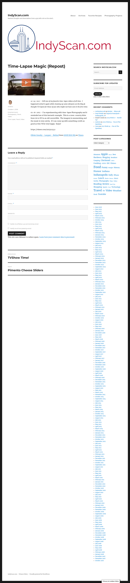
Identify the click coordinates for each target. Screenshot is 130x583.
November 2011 (100, 460)
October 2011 (99, 463)
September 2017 (100, 352)
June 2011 (98, 471)
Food (97, 167)
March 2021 (99, 305)
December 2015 (100, 380)
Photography (12, 114)
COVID (104, 163)
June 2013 (98, 422)
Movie (107, 178)
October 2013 (99, 414)
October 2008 (99, 537)
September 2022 (100, 267)
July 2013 (98, 420)
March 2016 (99, 375)
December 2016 (100, 362)
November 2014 (100, 394)
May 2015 (98, 390)
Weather (117, 190)
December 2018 (100, 333)
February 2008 (100, 552)
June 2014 (98, 405)
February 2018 (99, 341)
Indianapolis (101, 174)
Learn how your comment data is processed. (57, 237)
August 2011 (99, 467)
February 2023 (100, 256)
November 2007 (100, 558)
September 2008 (100, 539)
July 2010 (98, 494)
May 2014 (98, 407)
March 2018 (99, 339)
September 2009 (100, 514)
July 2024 (98, 222)
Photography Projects (113, 16)
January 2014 (99, 411)
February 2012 (99, 454)
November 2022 (100, 262)
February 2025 (100, 218)
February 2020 (100, 316)
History (117, 167)
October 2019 (99, 318)
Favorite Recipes (95, 16)
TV (104, 191)
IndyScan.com (18, 15)
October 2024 (99, 220)
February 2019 (100, 328)
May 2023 (98, 250)
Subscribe (98, 94)
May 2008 (98, 548)
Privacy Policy (23, 574)
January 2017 (99, 360)
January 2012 (99, 456)
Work (95, 194)
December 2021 (100, 286)
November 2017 (100, 348)
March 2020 (99, 314)
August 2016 (99, 371)
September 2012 (100, 441)
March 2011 (99, 477)
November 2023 (100, 237)
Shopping (98, 187)
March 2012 (99, 452)
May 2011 (98, 473)
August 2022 (99, 269)
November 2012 (100, 437)
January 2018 (99, 343)
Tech (109, 187)
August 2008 (99, 541)
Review (105, 184)
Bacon (110, 154)
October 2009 (99, 512)
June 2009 (98, 520)
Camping (97, 160)
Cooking (97, 163)
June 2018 (98, 335)
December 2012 (100, 435)
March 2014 (99, 409)
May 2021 (98, 301)
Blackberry (98, 157)
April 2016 (98, 373)
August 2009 (99, 516)
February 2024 (100, 233)
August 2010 (99, 492)
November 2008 (100, 535)
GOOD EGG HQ (69, 135)
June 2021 (98, 299)
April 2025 (98, 213)
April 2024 (98, 228)
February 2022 (100, 282)
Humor (97, 171)
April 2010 (98, 499)
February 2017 (99, 358)
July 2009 (98, 518)
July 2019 (98, 322)
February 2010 (99, 503)
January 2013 (99, 433)
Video (10, 116)
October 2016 (99, 367)
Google (110, 168)
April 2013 (98, 426)
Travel (19, 114)
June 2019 (98, 324)
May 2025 (98, 211)
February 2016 (100, 377)
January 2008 (99, 554)
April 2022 (98, 277)
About (73, 16)
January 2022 (99, 284)
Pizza (111, 181)
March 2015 (99, 392)
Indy (110, 175)
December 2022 (100, 260)
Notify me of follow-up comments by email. (24, 224)
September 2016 (100, 369)
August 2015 (99, 388)
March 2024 (99, 230)
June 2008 (98, 546)
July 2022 (98, 271)
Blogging (106, 157)
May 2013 (98, 424)
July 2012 (98, 443)
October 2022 (99, 265)
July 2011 (98, 469)
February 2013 (99, 431)
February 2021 (99, 307)
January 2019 (99, 331)
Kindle (95, 178)
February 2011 (99, 480)
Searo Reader (99, 113)
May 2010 (98, 497)
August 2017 (99, 354)
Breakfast (114, 157)
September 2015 (100, 386)
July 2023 (98, 245)
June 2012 (98, 446)
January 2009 (99, 531)
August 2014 (99, 401)
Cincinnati (105, 160)
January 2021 (99, 309)
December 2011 (100, 458)
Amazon (97, 154)
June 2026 (98, 207)
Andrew (10, 106)
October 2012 (99, 439)
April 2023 (98, 252)
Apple (104, 154)
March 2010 (99, 501)
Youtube (102, 194)
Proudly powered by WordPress (40, 574)
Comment (12, 163)
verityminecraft (100, 111)
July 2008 (98, 543)
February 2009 (100, 529)
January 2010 (99, 505)
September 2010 (100, 490)
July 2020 (98, 311)
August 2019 (99, 320)
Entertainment (13, 112)
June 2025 (98, 209)
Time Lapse (11, 119)
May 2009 (98, 522)
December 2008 (100, 533)
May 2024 (98, 226)
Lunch (101, 178)
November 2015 (100, 382)
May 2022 (98, 275)
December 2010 (100, 484)
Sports (105, 187)
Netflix (96, 181)
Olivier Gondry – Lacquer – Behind (45, 135)
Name (11, 194)
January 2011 (99, 482)
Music (116, 178)
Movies (111, 178)
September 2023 (100, 241)
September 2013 (100, 416)
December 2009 (100, 507)
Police (115, 181)
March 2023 (99, 254)
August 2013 (99, 418)
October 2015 (99, 384)
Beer (114, 154)
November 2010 (100, 486)
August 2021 (99, 294)
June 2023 (98, 248)
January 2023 (99, 258)
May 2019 (98, 326)
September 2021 (100, 292)
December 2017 (100, 345)
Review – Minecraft (114, 111)
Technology (116, 187)
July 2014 (98, 403)
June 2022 (98, 273)
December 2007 (100, 556)
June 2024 (98, 224)
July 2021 (98, 296)
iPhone (116, 175)
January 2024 (99, 235)
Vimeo (80, 135)
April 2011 (98, 475)
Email (11, 204)
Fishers (113, 163)
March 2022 (99, 279)
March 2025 (99, 216)
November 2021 (100, 288)
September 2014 (100, 399)
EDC (108, 163)
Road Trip (112, 184)
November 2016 (100, 365)
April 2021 (98, 303)
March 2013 (99, 428)
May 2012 (98, 448)
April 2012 (98, 450)
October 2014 (99, 397)
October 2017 (99, 350)
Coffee (112, 160)
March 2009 (99, 526)
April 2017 (98, 356)
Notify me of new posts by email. (21, 228)
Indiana (106, 171)
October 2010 (99, 488)
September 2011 (100, 465)
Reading (98, 184)
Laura (97, 126)
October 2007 (99, 561)
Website (11, 213)
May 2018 (98, 337)
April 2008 (98, 550)
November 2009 (100, 509)
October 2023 (99, 239)
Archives (81, 16)
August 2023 (99, 243)
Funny (104, 167)
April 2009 (98, 524)
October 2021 (99, 290)
